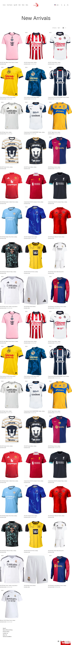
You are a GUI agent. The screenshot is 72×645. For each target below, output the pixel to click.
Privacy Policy (6, 631)
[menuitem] (4, 5)
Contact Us (5, 633)
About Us (5, 635)
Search (4, 628)
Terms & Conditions (7, 636)
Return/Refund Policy (8, 630)
